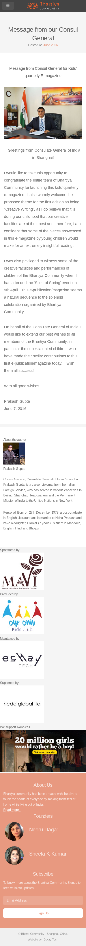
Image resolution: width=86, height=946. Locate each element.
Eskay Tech (50, 939)
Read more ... (12, 810)
